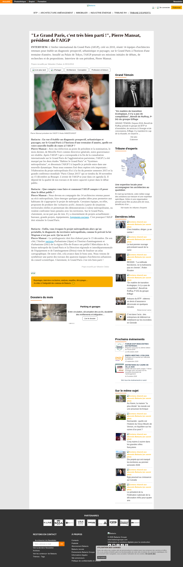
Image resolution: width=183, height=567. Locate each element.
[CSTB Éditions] (113, 523)
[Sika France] (102, 523)
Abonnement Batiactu (80, 546)
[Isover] (91, 523)
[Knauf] (124, 523)
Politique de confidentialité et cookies (86, 561)
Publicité (75, 543)
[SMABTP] (58, 523)
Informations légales (80, 555)
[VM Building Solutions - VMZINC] (80, 523)
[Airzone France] (69, 523)
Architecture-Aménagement (57, 13)
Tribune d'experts (140, 13)
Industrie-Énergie (101, 13)
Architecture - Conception (76, 70)
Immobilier (82, 13)
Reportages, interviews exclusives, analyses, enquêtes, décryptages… (61, 281)
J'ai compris (102, 557)
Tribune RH (120, 13)
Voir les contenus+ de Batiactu (45, 554)
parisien (50, 241)
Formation (42, 1)
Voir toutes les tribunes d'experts (134, 208)
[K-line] (47, 523)
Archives (36, 551)
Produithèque (20, 1)
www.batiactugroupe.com (117, 540)
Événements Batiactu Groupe (83, 552)
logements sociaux (79, 217)
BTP (36, 13)
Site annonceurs (78, 558)
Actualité (6, 1)
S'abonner (177, 7)
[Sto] (135, 523)
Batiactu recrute (78, 549)
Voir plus (133, 137)
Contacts (75, 540)
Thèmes (36, 557)
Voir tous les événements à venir (134, 380)
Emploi (32, 1)
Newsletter (177, 1)
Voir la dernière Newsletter (43, 548)
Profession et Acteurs (100, 70)
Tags (43, 557)
